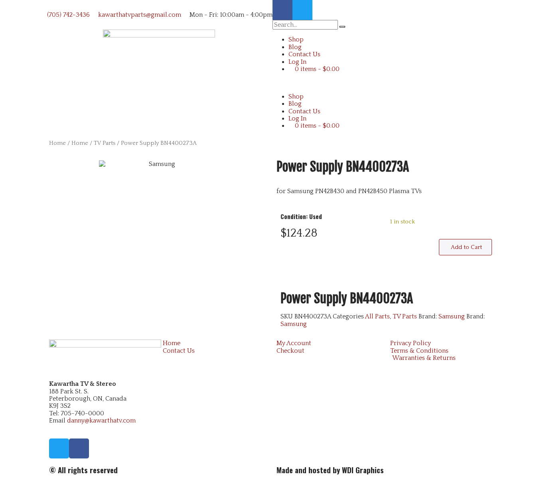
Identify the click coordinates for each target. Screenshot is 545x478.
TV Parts (104, 143)
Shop (296, 39)
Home (57, 143)
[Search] (342, 27)
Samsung (451, 316)
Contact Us (304, 54)
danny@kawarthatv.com (101, 420)
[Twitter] (302, 10)
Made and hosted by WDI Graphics (330, 469)
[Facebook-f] (282, 10)
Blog (295, 47)
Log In (297, 61)
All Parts (377, 316)
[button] (386, 82)
